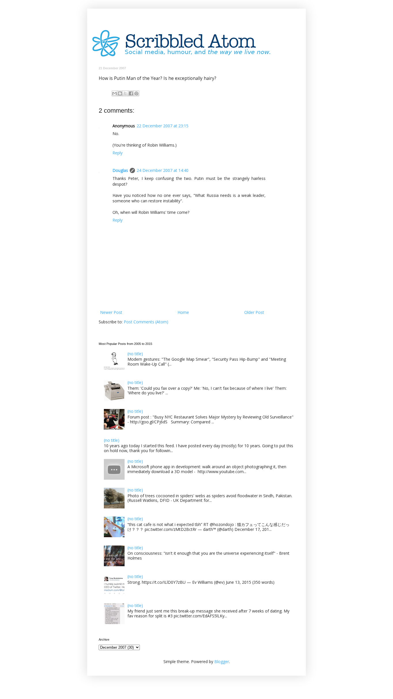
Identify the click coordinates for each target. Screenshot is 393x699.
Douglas (120, 170)
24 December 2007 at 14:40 (162, 170)
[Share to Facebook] (131, 93)
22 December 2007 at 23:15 (162, 125)
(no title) (135, 353)
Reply (117, 152)
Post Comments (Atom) (146, 321)
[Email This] (114, 93)
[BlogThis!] (120, 93)
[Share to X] (125, 93)
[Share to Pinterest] (136, 93)
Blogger (221, 661)
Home (183, 312)
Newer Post (111, 312)
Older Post (254, 312)
